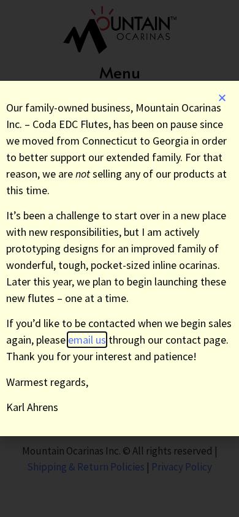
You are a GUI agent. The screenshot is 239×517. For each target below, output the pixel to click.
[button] (222, 97)
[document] (119, 258)
